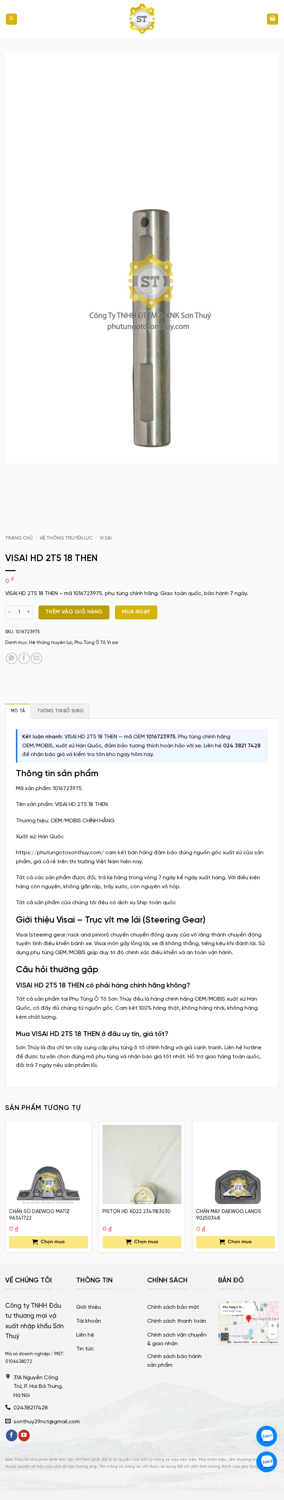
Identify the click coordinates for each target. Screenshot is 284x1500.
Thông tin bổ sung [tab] (60, 711)
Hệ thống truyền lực (66, 538)
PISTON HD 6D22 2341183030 (136, 1211)
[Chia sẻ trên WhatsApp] (11, 658)
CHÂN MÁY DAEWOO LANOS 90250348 (228, 1215)
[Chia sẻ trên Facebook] (24, 658)
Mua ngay (136, 612)
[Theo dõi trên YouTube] (24, 1435)
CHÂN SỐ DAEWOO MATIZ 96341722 (39, 1215)
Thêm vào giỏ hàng (74, 612)
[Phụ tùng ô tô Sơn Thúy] (142, 19)
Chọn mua (52, 1242)
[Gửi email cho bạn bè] (36, 658)
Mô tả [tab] (18, 711)
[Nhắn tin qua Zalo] (266, 1436)
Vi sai (106, 538)
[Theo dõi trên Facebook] (11, 1435)
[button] (11, 19)
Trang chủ (19, 538)
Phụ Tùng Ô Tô (89, 643)
